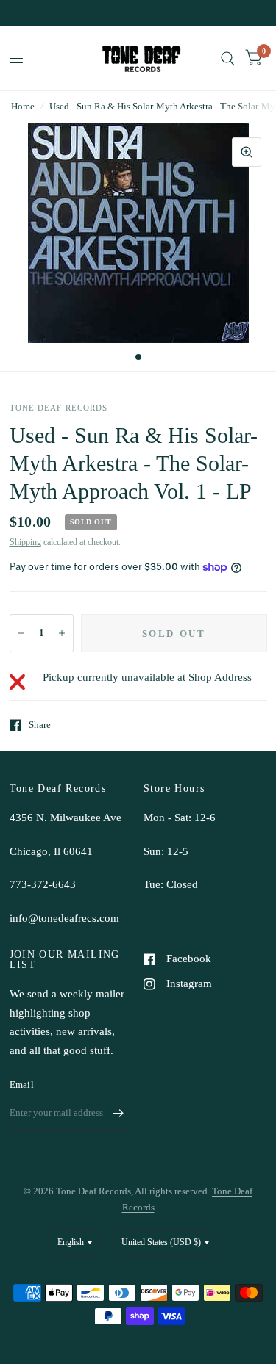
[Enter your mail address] (117, 1113)
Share (40, 724)
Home (23, 106)
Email (22, 1084)
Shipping (25, 542)
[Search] (228, 58)
